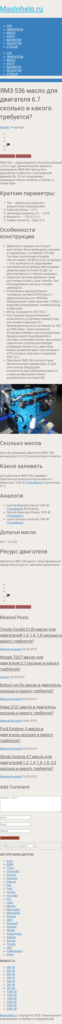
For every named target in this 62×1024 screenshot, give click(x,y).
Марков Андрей (10, 649)
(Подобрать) (34, 482)
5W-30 (11, 981)
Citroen (11, 875)
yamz (3, 80)
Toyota (11, 944)
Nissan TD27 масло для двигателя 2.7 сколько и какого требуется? (29, 663)
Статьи (12, 46)
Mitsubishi (13, 913)
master (4, 127)
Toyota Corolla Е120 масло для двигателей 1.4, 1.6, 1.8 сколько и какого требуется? (31, 635)
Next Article (23, 156)
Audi (9, 861)
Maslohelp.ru (21, 9)
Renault (12, 926)
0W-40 (11, 974)
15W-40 (12, 998)
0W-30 (11, 971)
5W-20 (11, 977)
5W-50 (11, 988)
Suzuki (11, 940)
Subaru (11, 937)
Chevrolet (13, 871)
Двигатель (15, 29)
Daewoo (12, 878)
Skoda (11, 930)
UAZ (9, 947)
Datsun (11, 881)
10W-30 (12, 991)
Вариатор (14, 40)
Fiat (9, 885)
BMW (10, 864)
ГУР (9, 26)
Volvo (10, 954)
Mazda (11, 906)
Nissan (11, 916)
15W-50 (12, 1002)
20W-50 (12, 1009)
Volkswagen (15, 951)
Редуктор (14, 43)
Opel (10, 920)
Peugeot (12, 923)
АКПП (11, 36)
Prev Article (7, 156)
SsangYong (14, 933)
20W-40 (12, 1005)
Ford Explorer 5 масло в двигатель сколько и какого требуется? (26, 734)
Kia (9, 899)
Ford (9, 888)
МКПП (11, 33)
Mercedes (13, 909)
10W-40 (12, 995)
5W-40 (11, 984)
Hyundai (12, 895)
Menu (3, 19)
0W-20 (11, 967)
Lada (10, 902)
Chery (10, 868)
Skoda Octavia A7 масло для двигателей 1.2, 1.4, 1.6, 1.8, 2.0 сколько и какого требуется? (28, 762)
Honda (11, 892)
